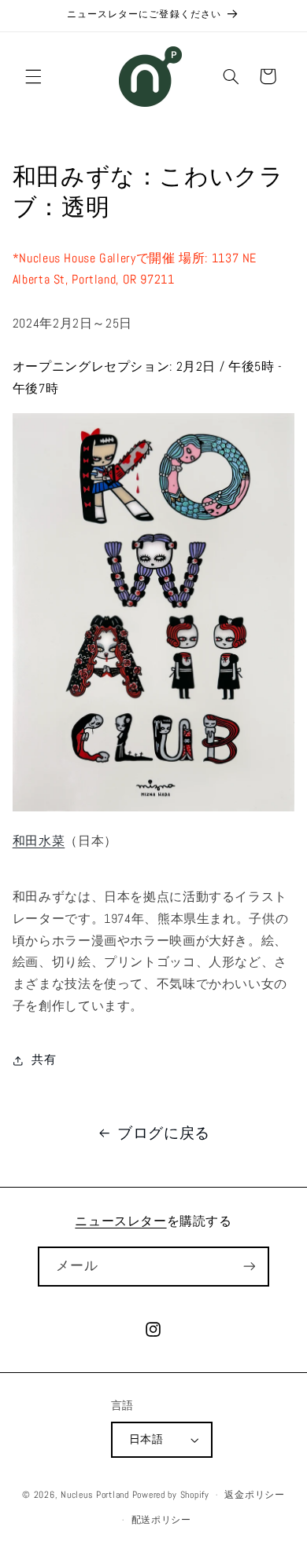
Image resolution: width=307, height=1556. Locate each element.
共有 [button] (43, 1060)
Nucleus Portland (95, 1494)
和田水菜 (39, 841)
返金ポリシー (254, 1494)
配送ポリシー (161, 1519)
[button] (33, 76)
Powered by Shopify (170, 1494)
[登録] (249, 1267)
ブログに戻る (163, 1133)
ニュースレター (120, 1221)
